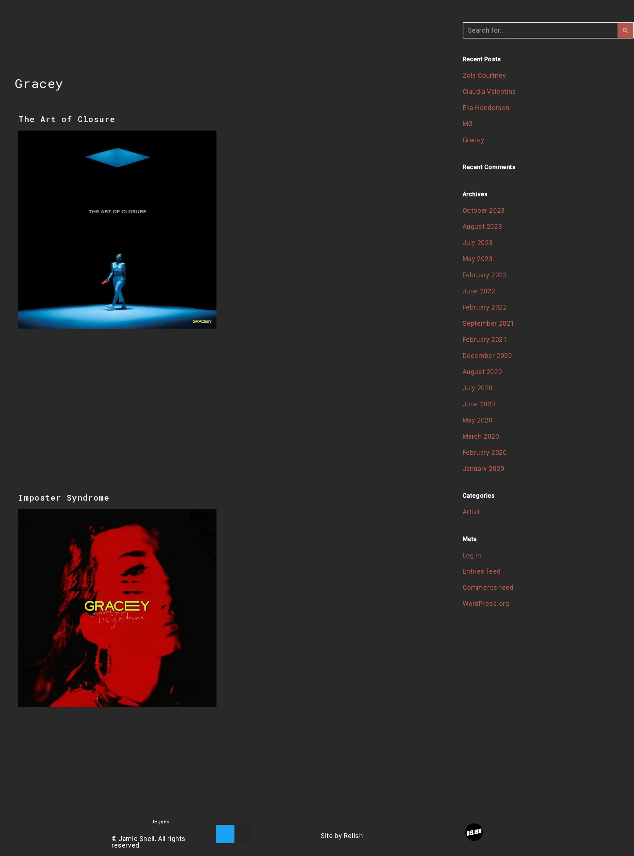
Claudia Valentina (489, 91)
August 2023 (482, 226)
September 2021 (488, 323)
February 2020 (485, 452)
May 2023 (478, 259)
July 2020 (478, 388)
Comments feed (488, 587)
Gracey (474, 140)
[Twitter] (225, 834)
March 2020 (481, 436)
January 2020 (483, 468)
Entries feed (482, 571)
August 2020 (482, 372)
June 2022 (479, 291)
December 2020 (487, 355)
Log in (472, 555)
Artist (471, 512)
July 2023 (478, 242)
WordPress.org (486, 603)
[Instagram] (244, 834)
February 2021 (485, 339)
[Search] (625, 30)
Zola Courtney (484, 75)
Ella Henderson (486, 107)
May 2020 (478, 420)
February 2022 (485, 307)
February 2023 (485, 275)
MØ (468, 124)
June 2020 (479, 404)
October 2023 (484, 210)
